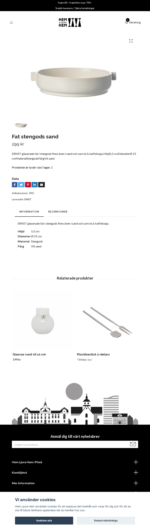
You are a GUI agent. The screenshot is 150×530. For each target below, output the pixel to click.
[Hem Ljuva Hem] (70, 22)
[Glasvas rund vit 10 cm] (43, 320)
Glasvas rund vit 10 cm (29, 354)
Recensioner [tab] (58, 211)
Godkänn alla (44, 520)
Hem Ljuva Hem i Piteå (27, 462)
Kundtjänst (19, 472)
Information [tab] (29, 211)
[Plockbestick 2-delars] (107, 320)
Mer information (23, 483)
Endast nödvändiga (106, 520)
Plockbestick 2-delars (93, 354)
